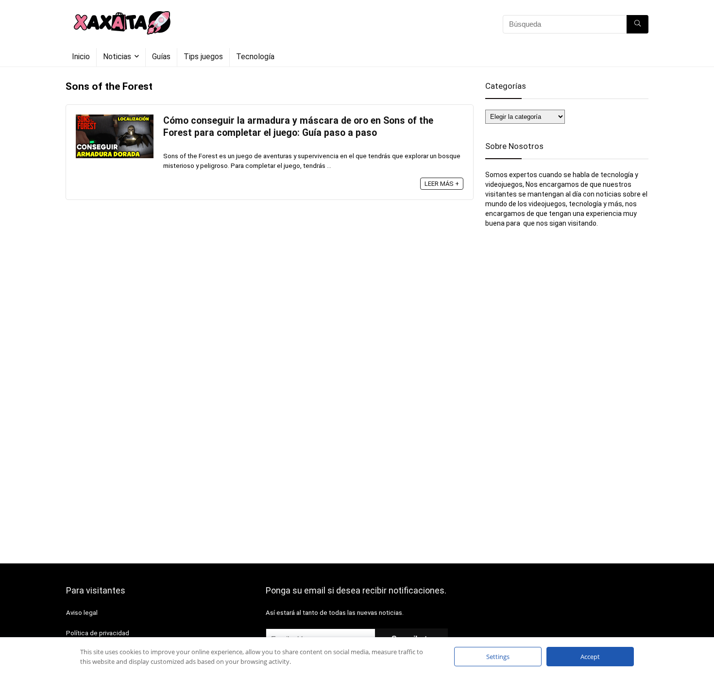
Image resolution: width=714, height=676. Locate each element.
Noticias (117, 56)
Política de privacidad (97, 633)
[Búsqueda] (637, 24)
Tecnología (255, 56)
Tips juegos (203, 56)
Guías (161, 56)
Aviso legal (82, 612)
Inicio (81, 56)
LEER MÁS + (442, 183)
